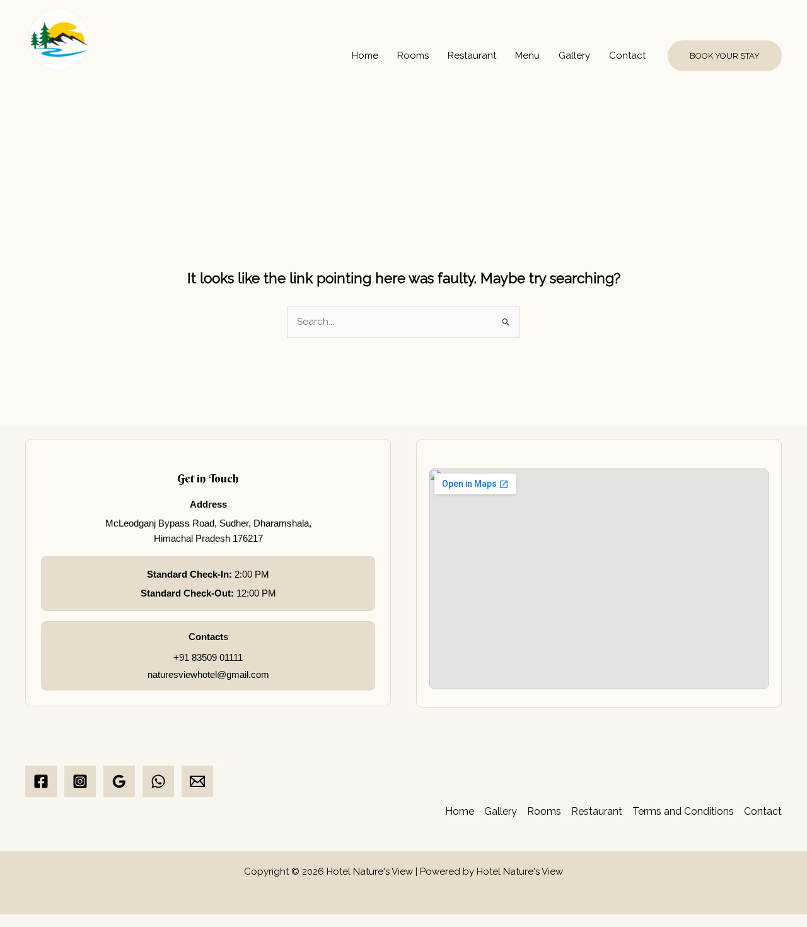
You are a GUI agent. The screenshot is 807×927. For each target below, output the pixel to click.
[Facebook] (41, 781)
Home (365, 55)
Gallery (574, 55)
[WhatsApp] (158, 781)
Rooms (413, 55)
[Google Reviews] (119, 781)
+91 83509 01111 (208, 657)
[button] (725, 55)
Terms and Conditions (683, 811)
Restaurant (472, 55)
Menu (527, 55)
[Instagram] (80, 781)
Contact (627, 55)
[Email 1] (197, 781)
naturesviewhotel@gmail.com (208, 674)
